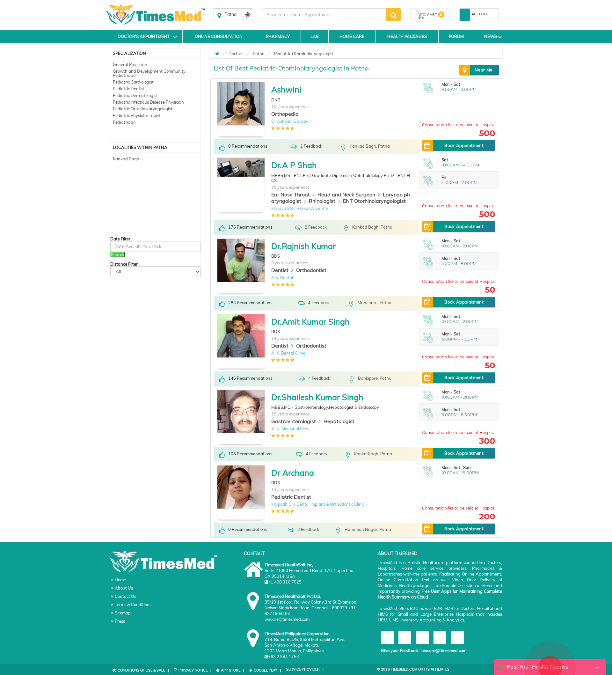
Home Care (351, 36)
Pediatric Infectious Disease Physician (148, 102)
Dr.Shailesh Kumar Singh (317, 397)
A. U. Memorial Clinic (290, 428)
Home (120, 579)
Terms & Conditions (133, 604)
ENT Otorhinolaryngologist (374, 201)
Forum (456, 36)
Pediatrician (124, 122)
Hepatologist (339, 421)
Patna (259, 53)
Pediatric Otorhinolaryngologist (142, 108)
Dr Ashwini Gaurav (289, 121)
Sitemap (123, 612)
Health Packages (407, 36)
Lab (314, 36)
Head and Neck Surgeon (346, 194)
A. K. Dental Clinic (288, 353)
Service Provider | (305, 669)
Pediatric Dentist (129, 88)
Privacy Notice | (194, 670)
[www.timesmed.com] (217, 53)
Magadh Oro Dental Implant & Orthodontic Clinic (317, 504)
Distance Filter (124, 264)
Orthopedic (284, 114)
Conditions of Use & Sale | (143, 670)
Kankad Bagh (126, 158)
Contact (254, 553)
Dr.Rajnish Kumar (303, 246)
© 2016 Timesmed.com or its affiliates (413, 669)
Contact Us (125, 596)
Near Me (483, 69)
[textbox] (324, 14)
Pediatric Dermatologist (135, 95)
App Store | (232, 670)
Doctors (236, 53)
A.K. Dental (282, 277)
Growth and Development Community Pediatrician (149, 73)
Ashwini (286, 89)
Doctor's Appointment (144, 36)
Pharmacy (278, 36)
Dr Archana (292, 473)
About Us (124, 588)
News (490, 36)
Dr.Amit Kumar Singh (310, 321)
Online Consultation (219, 36)
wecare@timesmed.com (443, 650)
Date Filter (120, 239)
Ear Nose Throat (290, 194)
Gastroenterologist (293, 421)
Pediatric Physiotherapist (137, 115)
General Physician (130, 64)
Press (120, 621)
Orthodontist (311, 270)
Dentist (279, 270)
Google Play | (267, 670)
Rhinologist (322, 201)
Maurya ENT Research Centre (299, 208)
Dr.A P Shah (294, 165)
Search (117, 254)
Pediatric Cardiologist (133, 81)
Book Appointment (464, 145)
